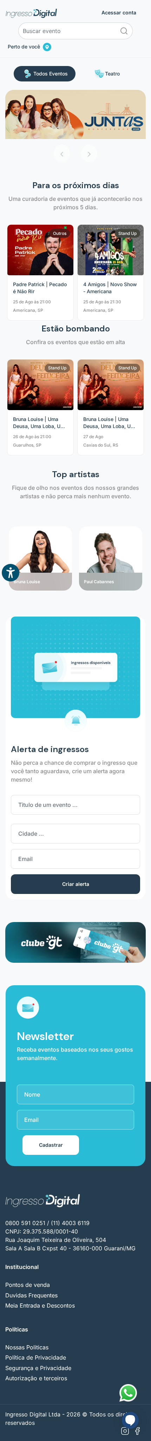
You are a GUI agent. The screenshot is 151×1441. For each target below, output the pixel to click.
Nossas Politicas (26, 1347)
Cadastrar (51, 1145)
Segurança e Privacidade (38, 1367)
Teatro (112, 74)
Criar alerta (75, 884)
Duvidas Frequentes (31, 1295)
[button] (62, 153)
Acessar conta (118, 12)
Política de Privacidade (35, 1357)
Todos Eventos (50, 74)
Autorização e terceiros (36, 1378)
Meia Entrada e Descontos (40, 1305)
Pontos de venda (27, 1284)
